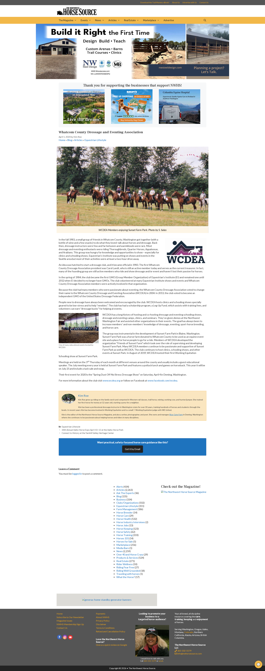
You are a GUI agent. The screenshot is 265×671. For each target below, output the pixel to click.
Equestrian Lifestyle (95, 140)
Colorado (188, 632)
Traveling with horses (128, 573)
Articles (112, 20)
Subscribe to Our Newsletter (70, 617)
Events (84, 20)
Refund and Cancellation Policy (110, 631)
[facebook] (59, 637)
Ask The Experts (125, 493)
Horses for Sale (124, 541)
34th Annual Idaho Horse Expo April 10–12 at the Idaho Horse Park (92, 430)
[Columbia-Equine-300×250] (179, 122)
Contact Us (203, 2)
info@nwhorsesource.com (189, 653)
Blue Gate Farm (176, 414)
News (98, 20)
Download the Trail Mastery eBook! (154, 2)
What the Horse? (125, 577)
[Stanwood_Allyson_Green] (84, 122)
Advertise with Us (189, 2)
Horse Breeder (124, 512)
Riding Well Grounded (128, 570)
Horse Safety (123, 531)
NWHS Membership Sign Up (70, 624)
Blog (69, 140)
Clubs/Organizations (127, 502)
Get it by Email (132, 449)
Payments (100, 613)
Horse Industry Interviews (130, 522)
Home (62, 140)
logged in (77, 473)
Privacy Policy (102, 620)
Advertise (169, 20)
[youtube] (70, 637)
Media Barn (122, 548)
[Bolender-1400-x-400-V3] (132, 78)
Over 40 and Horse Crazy (129, 554)
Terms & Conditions (105, 627)
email (161, 661)
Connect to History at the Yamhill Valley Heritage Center (88, 433)
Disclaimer (101, 624)
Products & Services (127, 557)
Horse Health (123, 518)
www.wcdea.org (111, 380)
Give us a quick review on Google (111, 644)
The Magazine (66, 20)
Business (121, 499)
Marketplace (149, 20)
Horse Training (124, 535)
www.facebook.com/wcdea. (163, 380)
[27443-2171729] (132, 122)
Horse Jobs (122, 525)
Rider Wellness (124, 564)
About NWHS (102, 617)
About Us (176, 2)
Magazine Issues (64, 620)
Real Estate (130, 20)
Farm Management (126, 509)
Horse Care (122, 515)
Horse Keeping (124, 528)
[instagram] (65, 637)
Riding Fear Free (125, 567)
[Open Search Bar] (204, 20)
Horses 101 (122, 538)
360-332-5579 (150, 661)
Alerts (119, 486)
